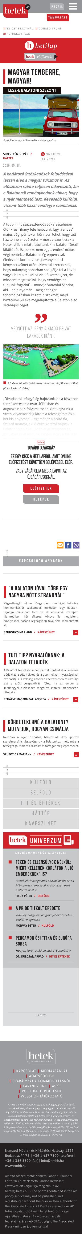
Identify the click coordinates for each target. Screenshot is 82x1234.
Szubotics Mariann (18, 632)
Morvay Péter (26, 925)
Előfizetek (41, 489)
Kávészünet (46, 632)
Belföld (43, 896)
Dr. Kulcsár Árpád (30, 956)
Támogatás (58, 17)
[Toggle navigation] (73, 7)
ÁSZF (56, 1086)
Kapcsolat (26, 1071)
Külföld (48, 925)
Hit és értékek (59, 956)
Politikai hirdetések (42, 1091)
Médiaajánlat (54, 1071)
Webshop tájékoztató (42, 1096)
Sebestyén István (15, 154)
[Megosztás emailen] (60, 545)
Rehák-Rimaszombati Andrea (25, 699)
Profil (57, 7)
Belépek (41, 500)
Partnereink (35, 1086)
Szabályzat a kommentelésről (41, 1081)
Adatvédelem (41, 1076)
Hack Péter (24, 896)
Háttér (8, 158)
